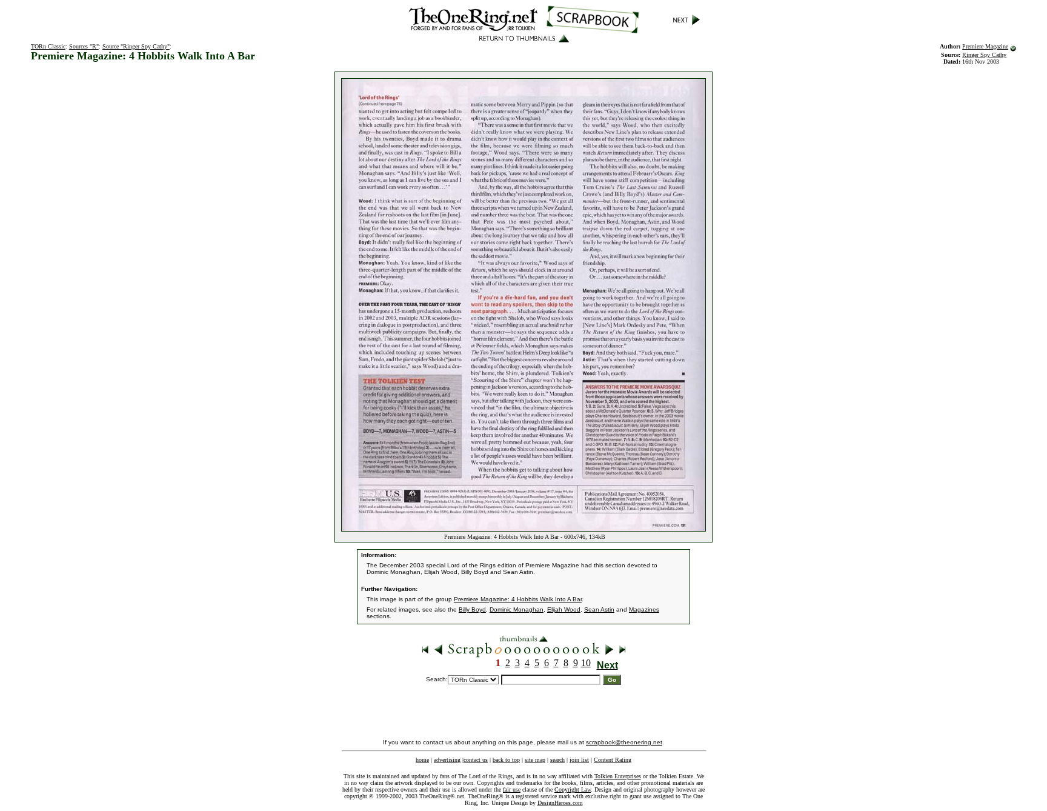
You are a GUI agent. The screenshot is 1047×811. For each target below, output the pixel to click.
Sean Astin (599, 609)
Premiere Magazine (985, 46)
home (422, 759)
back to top (506, 759)
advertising (447, 759)
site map (535, 759)
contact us (476, 759)
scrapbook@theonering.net (624, 742)
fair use (511, 789)
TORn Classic (48, 46)
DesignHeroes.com (560, 802)
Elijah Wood (563, 609)
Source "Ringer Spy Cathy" (136, 46)
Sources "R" (84, 46)
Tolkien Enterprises (617, 776)
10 (586, 663)
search (557, 759)
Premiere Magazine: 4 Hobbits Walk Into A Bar (518, 599)
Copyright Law (572, 789)
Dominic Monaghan (516, 609)
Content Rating (612, 759)
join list (579, 759)
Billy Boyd (472, 609)
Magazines (644, 609)
